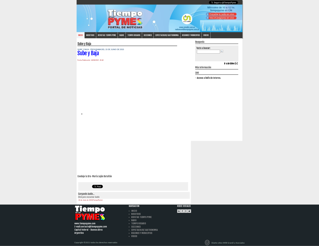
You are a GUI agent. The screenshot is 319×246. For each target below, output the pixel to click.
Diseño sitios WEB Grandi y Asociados (228, 243)
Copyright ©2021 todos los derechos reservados (95, 243)
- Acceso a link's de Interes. (208, 78)
